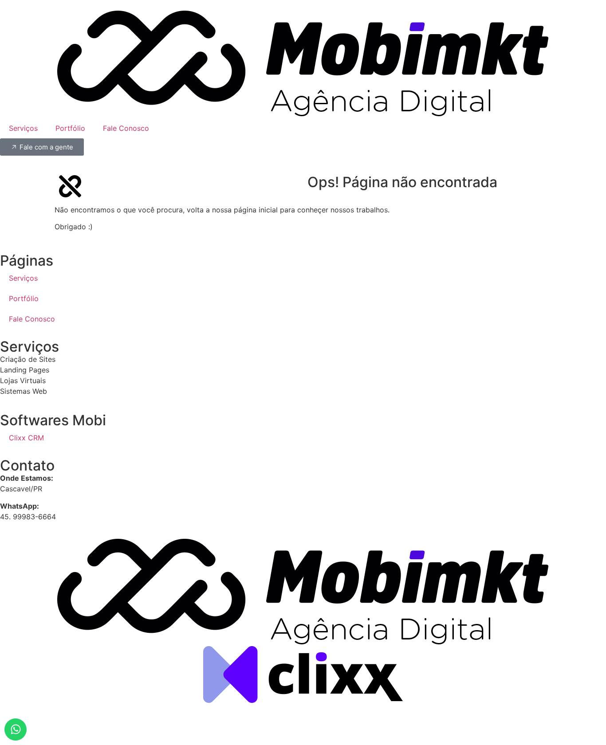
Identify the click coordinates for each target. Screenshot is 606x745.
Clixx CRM (26, 437)
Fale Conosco (126, 128)
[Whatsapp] (15, 729)
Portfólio (70, 128)
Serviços (23, 128)
